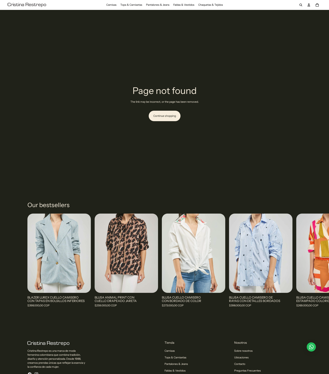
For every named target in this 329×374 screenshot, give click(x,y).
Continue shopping (164, 116)
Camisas (169, 350)
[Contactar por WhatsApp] (311, 347)
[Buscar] (301, 5)
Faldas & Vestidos (175, 370)
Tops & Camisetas (175, 357)
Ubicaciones (241, 357)
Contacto (239, 364)
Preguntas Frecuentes (247, 370)
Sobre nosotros (243, 350)
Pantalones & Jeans (176, 364)
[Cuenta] (309, 5)
